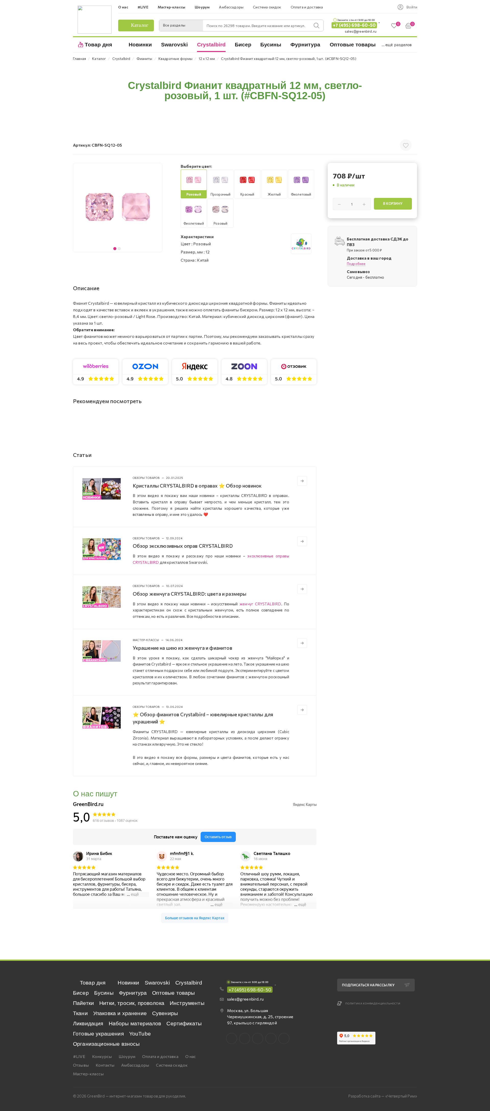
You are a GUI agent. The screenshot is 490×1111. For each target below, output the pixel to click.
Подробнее (356, 264)
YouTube (140, 1034)
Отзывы (81, 1065)
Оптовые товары (173, 993)
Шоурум (127, 1056)
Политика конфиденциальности (372, 1003)
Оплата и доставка (160, 1056)
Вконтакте (231, 1038)
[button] (157, 207)
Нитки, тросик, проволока (131, 1003)
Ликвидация (88, 1023)
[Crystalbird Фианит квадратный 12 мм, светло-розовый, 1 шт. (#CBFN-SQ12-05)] (117, 207)
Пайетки (83, 1003)
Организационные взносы (106, 1044)
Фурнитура (133, 993)
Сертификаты (184, 1023)
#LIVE (79, 1056)
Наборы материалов (135, 1023)
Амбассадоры (135, 1065)
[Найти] (316, 25)
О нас (190, 1056)
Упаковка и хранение (120, 1013)
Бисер (81, 993)
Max (244, 1038)
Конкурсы (102, 1056)
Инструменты (187, 1003)
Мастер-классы (88, 1073)
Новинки (128, 983)
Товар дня (92, 983)
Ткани (80, 1013)
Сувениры (165, 1013)
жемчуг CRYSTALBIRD (260, 604)
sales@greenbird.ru (360, 31)
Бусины (104, 993)
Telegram (257, 1038)
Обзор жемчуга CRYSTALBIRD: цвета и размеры (190, 594)
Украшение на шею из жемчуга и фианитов (182, 648)
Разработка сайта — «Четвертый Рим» (382, 1096)
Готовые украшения (98, 1034)
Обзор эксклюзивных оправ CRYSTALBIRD (183, 546)
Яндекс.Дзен (283, 1038)
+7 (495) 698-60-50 (354, 25)
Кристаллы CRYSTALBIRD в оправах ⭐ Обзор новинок (197, 485)
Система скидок (172, 1065)
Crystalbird (188, 983)
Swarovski (157, 983)
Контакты (105, 1065)
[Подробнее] (302, 481)
